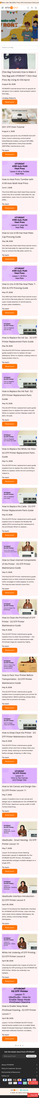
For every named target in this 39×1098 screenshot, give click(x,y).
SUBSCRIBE (31, 1056)
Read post (9, 102)
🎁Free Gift (33, 1083)
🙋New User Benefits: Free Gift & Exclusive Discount (19, 2)
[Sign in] (31, 8)
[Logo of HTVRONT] (11, 7)
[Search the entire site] (28, 8)
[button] (3, 8)
